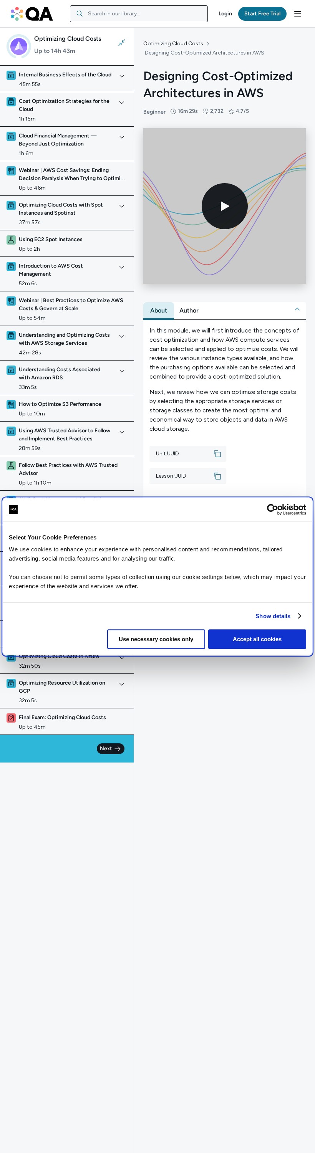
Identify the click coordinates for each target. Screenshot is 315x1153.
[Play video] (225, 206)
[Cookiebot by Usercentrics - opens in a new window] (272, 509)
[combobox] (139, 13)
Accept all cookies (257, 639)
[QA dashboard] (32, 14)
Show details (272, 616)
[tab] (158, 310)
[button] (225, 14)
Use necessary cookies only (156, 639)
